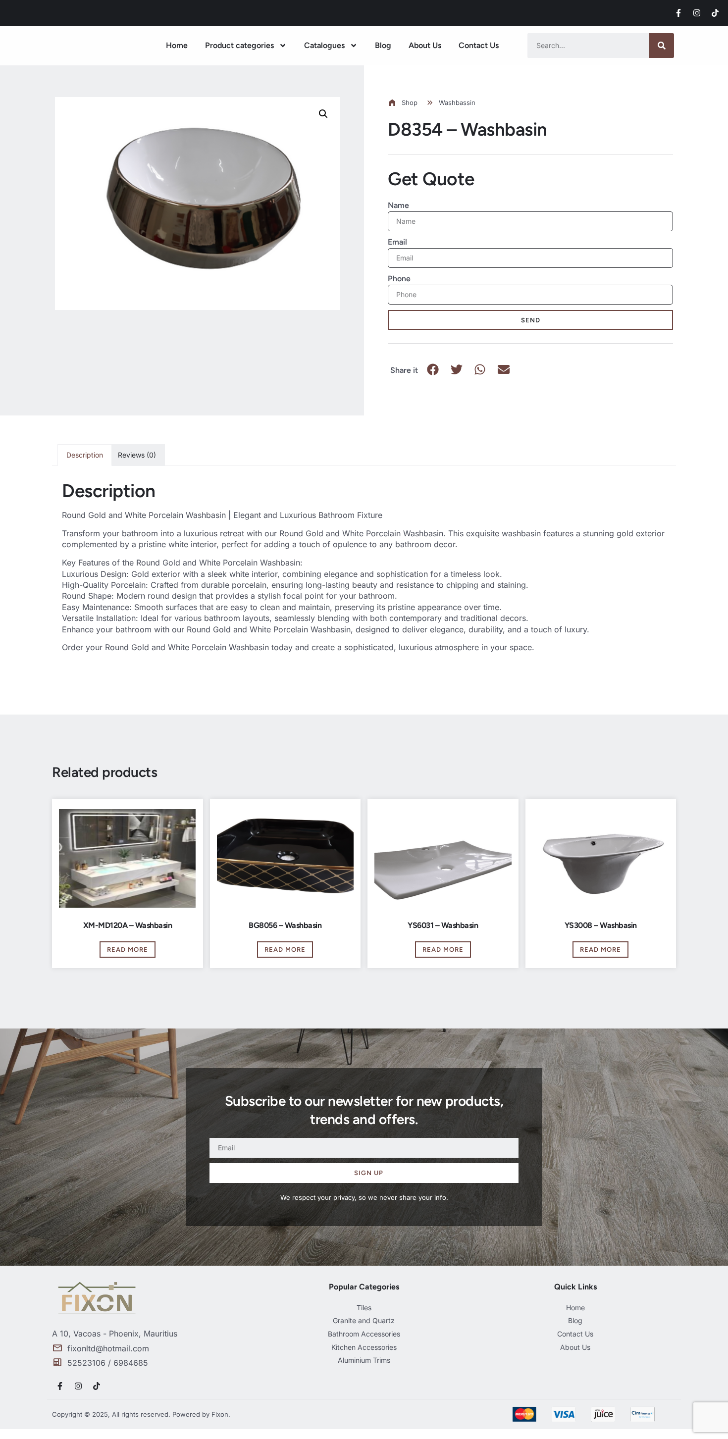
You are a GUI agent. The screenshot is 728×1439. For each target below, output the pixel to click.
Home (177, 45)
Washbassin (457, 102)
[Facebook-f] (678, 13)
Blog (383, 45)
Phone (399, 278)
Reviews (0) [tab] (137, 455)
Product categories (239, 45)
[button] (323, 114)
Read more (127, 949)
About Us (425, 45)
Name (398, 205)
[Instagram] (697, 13)
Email (397, 242)
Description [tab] (84, 455)
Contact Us (479, 45)
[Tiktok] (715, 13)
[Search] (661, 45)
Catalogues (324, 45)
